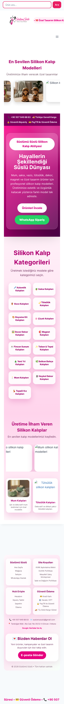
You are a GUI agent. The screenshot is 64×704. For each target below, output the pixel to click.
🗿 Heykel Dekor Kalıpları (44, 377)
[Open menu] (57, 36)
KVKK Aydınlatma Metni (45, 567)
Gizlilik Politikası (46, 571)
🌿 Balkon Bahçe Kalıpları (44, 363)
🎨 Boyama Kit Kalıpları (19, 318)
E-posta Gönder (32, 655)
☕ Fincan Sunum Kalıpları (20, 348)
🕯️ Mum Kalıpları (20, 377)
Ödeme (18, 607)
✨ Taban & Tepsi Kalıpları (44, 348)
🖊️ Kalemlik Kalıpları (20, 289)
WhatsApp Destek (18, 578)
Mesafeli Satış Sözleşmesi (46, 575)
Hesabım (18, 596)
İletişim (18, 574)
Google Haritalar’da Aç (32, 628)
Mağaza (18, 571)
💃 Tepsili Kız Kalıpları (20, 392)
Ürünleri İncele (32, 208)
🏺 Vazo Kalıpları (20, 303)
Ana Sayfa (18, 567)
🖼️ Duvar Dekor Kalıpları (20, 333)
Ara (57, 4)
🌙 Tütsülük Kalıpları (44, 304)
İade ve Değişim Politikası (46, 581)
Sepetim (18, 603)
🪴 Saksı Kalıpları (44, 289)
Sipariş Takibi (18, 600)
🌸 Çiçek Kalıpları (44, 318)
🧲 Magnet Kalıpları (44, 333)
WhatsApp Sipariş (32, 219)
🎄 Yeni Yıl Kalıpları (19, 363)
